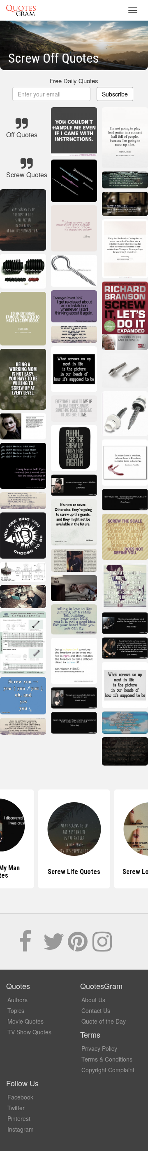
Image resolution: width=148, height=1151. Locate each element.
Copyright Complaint (107, 1070)
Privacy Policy (99, 1048)
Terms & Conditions (106, 1059)
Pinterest (18, 1118)
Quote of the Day (103, 1021)
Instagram (20, 1129)
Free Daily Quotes (74, 80)
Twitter (16, 1108)
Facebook (20, 1097)
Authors (17, 1000)
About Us (93, 1000)
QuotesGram (21, 10)
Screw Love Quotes (74, 872)
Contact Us (95, 1010)
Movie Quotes (25, 1021)
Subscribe (115, 94)
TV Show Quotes (29, 1032)
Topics (15, 1010)
